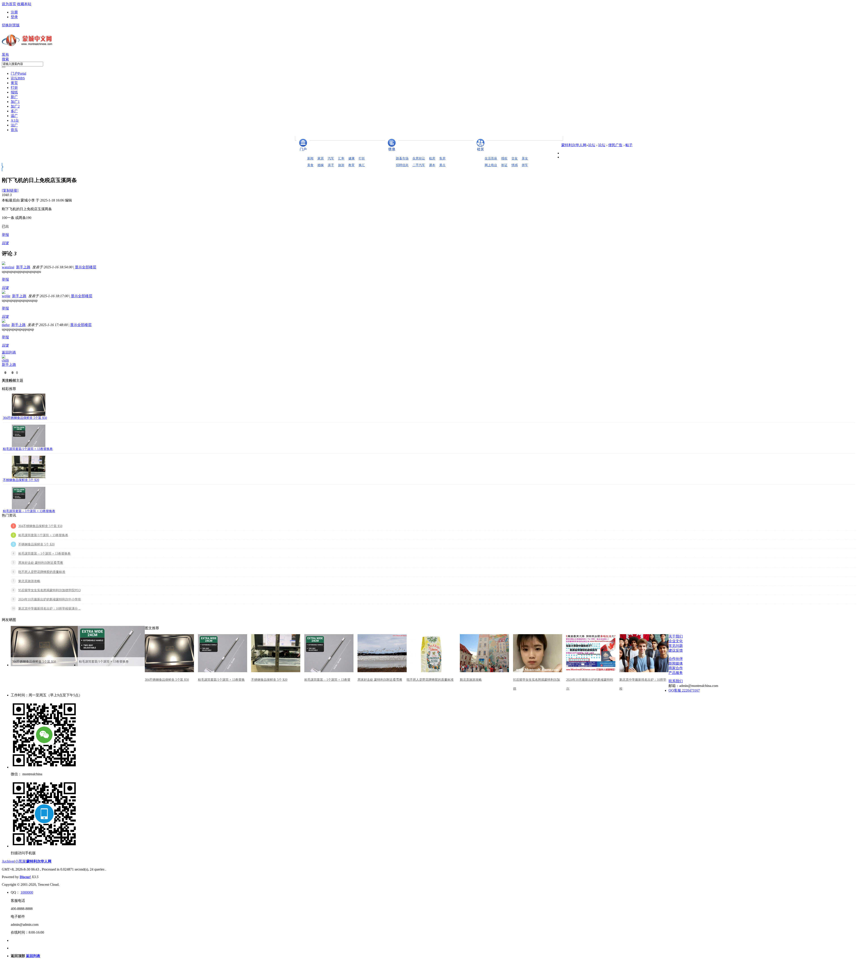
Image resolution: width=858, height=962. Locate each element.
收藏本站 (24, 4)
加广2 (15, 106)
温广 (14, 116)
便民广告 (615, 145)
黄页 (14, 83)
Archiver (8, 861)
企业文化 (676, 641)
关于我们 (676, 636)
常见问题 (676, 646)
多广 (14, 111)
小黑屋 (20, 861)
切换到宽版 (11, 25)
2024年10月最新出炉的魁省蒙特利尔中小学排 (49, 599)
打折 (14, 87)
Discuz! (25, 877)
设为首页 (9, 4)
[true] (3, 67)
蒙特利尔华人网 (573, 145)
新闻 (310, 158)
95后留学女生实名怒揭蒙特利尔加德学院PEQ (49, 590)
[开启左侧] (2, 170)
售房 (442, 158)
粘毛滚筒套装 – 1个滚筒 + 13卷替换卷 (29, 511)
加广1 (15, 102)
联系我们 (676, 681)
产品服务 (676, 673)
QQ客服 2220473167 (684, 690)
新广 (14, 97)
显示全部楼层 (85, 267)
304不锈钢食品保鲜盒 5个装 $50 (25, 418)
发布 (5, 54)
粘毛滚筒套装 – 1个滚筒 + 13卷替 (327, 679)
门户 (18, 73)
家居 (321, 158)
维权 (504, 158)
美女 (525, 158)
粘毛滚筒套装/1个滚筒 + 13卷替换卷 (28, 449)
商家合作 (676, 668)
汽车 (331, 158)
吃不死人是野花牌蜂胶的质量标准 (41, 572)
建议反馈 (676, 650)
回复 (5, 243)
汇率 (341, 158)
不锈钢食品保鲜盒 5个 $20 (21, 480)
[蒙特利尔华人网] (27, 46)
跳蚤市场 (402, 158)
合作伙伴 (676, 659)
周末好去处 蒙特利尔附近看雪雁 (40, 562)
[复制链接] (10, 190)
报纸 (14, 92)
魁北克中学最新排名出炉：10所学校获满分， (49, 608)
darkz (6, 325)
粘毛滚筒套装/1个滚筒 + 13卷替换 (221, 679)
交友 (514, 158)
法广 (14, 125)
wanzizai (8, 267)
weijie (6, 296)
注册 (14, 12)
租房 (432, 158)
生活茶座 (491, 158)
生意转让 (418, 158)
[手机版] (44, 846)
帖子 (629, 145)
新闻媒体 (676, 663)
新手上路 (23, 267)
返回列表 (9, 352)
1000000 (27, 892)
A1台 (15, 120)
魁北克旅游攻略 (29, 581)
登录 (14, 17)
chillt (5, 360)
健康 (351, 158)
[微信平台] (44, 767)
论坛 (18, 78)
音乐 (14, 130)
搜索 (5, 59)
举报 (5, 235)
